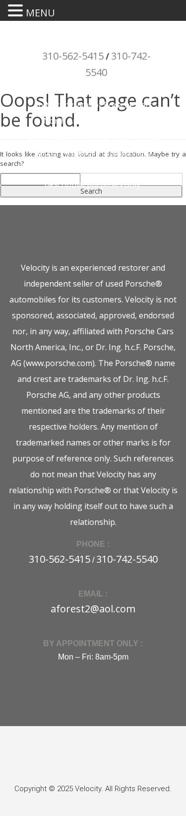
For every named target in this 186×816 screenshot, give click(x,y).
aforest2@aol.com (93, 608)
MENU (40, 12)
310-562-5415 (73, 56)
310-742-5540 (127, 559)
